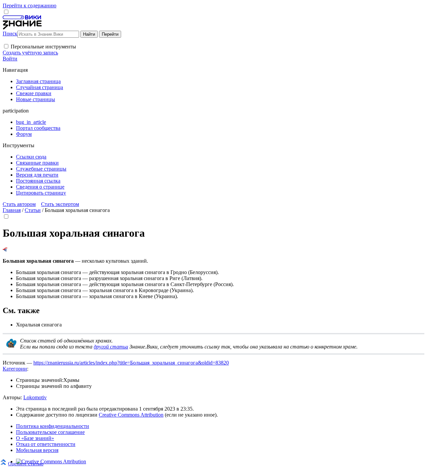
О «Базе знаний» (35, 438)
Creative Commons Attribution (131, 415)
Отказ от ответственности (45, 444)
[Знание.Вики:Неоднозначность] (11, 345)
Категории (15, 369)
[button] (6, 46)
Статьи (33, 210)
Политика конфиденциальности (52, 426)
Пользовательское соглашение (50, 432)
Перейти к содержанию (29, 5)
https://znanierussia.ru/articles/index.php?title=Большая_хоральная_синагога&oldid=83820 (131, 363)
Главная (12, 210)
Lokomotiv (35, 397)
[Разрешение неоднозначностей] (5, 249)
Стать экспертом (60, 204)
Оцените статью (25, 463)
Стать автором (19, 204)
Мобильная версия (37, 450)
